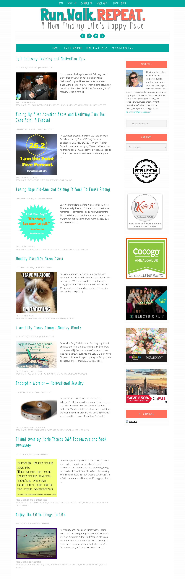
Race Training (66, 180)
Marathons (32, 177)
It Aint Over (64, 503)
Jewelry (60, 430)
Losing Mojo (66, 249)
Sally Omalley (77, 374)
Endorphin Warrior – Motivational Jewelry (50, 383)
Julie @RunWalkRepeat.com (138, 111)
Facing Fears (33, 180)
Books (30, 500)
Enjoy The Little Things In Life (41, 515)
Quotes (103, 565)
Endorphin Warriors (46, 430)
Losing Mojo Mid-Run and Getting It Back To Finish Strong (63, 189)
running (31, 102)
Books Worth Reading (37, 503)
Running (70, 318)
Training (31, 246)
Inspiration (51, 374)
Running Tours (95, 105)
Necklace (79, 430)
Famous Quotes (42, 565)
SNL (85, 374)
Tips (104, 105)
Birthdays (36, 374)
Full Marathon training (49, 249)
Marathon (44, 180)
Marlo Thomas (76, 503)
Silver (86, 430)
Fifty (43, 374)
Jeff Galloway (59, 105)
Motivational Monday (89, 565)
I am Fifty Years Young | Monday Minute (48, 328)
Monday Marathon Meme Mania (39, 258)
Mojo (74, 249)
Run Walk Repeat (92, 19)
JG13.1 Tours (71, 105)
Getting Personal (35, 371)
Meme (40, 318)
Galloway (32, 105)
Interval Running (45, 105)
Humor (30, 316)
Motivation (83, 105)
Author (31, 565)
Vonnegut (20, 567)
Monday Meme (49, 318)
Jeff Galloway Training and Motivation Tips (50, 59)
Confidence (33, 249)
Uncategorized (40, 500)
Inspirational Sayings (59, 565)
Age (29, 374)
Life (58, 374)
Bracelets (32, 430)
